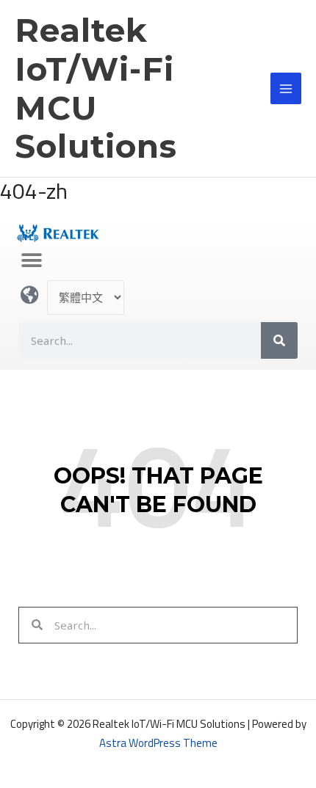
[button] (31, 260)
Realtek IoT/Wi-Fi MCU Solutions (96, 88)
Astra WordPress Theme (158, 742)
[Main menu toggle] (286, 88)
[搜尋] (279, 340)
